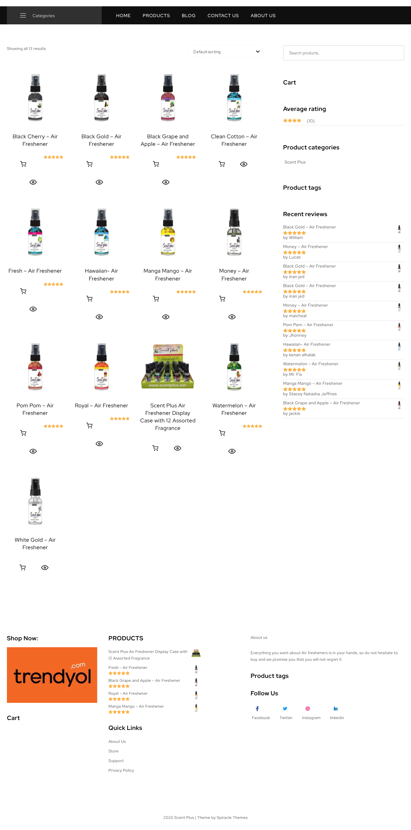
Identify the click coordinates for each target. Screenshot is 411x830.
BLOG (189, 16)
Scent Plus (295, 162)
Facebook (261, 717)
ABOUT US (263, 16)
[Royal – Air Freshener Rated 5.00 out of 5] (101, 366)
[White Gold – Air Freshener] (35, 501)
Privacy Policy (121, 770)
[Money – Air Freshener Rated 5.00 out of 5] (234, 232)
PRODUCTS (156, 16)
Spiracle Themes (232, 817)
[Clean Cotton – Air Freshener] (234, 97)
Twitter (286, 717)
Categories (43, 16)
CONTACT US (223, 16)
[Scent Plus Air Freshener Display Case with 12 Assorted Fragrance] (168, 366)
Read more (23, 164)
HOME (123, 16)
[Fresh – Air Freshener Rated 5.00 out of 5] (35, 232)
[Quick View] (33, 182)
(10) (299, 121)
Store (114, 751)
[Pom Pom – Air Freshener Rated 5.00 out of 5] (35, 366)
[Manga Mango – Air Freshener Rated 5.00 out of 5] (168, 232)
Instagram (311, 717)
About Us (117, 741)
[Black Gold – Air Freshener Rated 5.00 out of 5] (101, 97)
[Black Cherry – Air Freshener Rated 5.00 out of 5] (35, 97)
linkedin (337, 717)
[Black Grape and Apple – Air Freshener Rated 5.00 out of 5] (168, 97)
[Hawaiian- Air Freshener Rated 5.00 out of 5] (101, 232)
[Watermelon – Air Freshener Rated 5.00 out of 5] (234, 366)
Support (116, 760)
